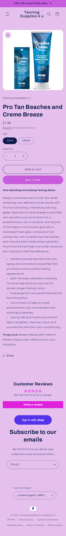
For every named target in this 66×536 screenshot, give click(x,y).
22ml (10, 140)
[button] (7, 14)
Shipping (7, 128)
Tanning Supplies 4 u (31, 515)
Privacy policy (26, 520)
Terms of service (35, 525)
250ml (26, 140)
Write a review (33, 404)
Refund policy (55, 525)
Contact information (48, 520)
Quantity (8, 149)
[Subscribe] (55, 464)
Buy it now (33, 179)
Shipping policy (15, 525)
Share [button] (10, 355)
